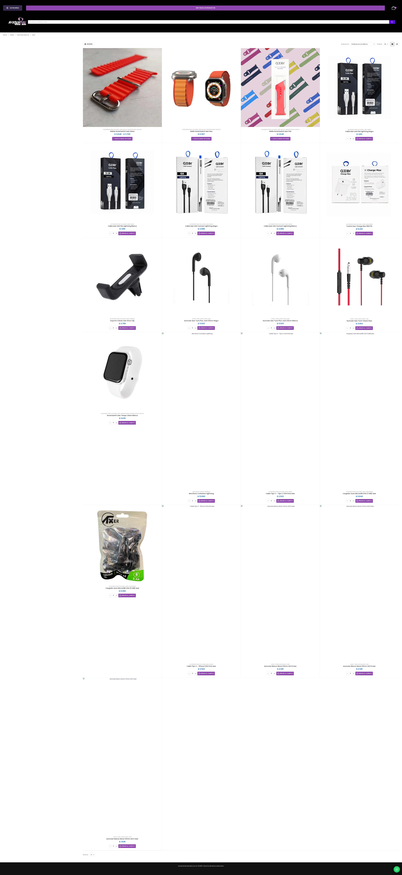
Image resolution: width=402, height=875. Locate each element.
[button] (88, 44)
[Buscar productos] (392, 22)
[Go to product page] (122, 87)
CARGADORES (369, 224)
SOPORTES (132, 319)
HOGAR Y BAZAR (200, 492)
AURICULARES (203, 319)
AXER (121, 129)
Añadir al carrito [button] (365, 139)
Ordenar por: (345, 44)
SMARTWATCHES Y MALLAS (135, 129)
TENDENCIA (207, 492)
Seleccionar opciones (123, 139)
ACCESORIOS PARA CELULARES (111, 129)
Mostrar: (379, 44)
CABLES (369, 129)
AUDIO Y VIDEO (196, 319)
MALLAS (125, 129)
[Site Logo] (17, 22)
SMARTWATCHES (124, 413)
